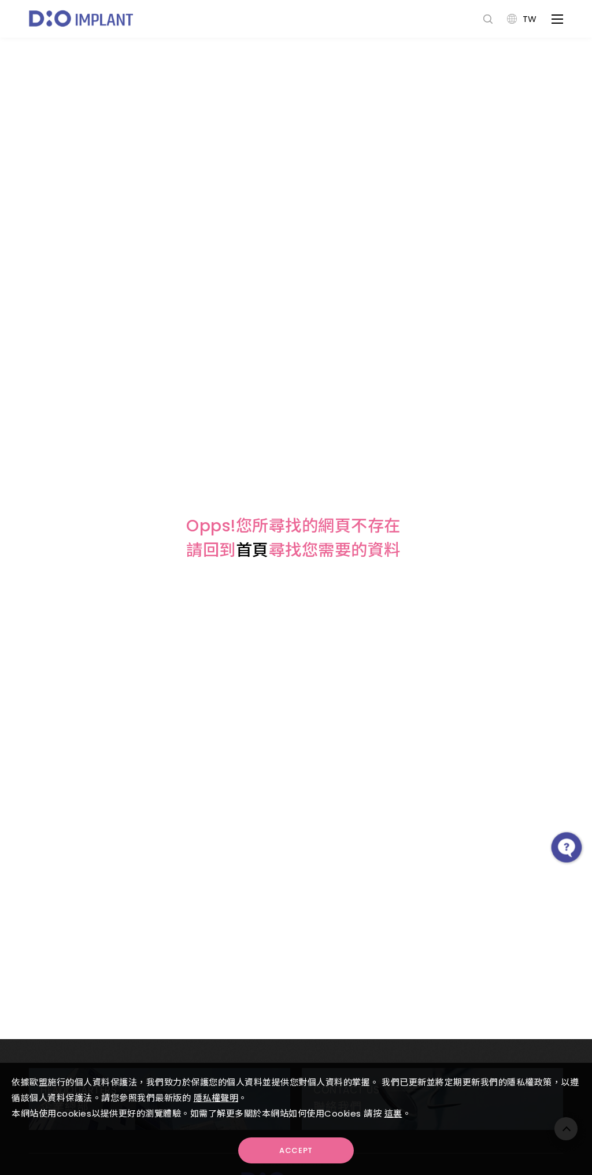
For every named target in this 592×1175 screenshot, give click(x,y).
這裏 (393, 1113)
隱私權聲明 (216, 1098)
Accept (296, 1150)
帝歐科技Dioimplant (81, 18)
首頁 (252, 550)
